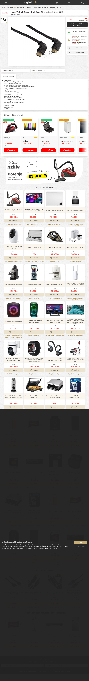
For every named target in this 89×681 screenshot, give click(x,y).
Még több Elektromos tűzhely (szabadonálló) (75, 225)
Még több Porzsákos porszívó (13, 224)
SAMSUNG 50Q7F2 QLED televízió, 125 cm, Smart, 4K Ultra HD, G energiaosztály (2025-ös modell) (75, 321)
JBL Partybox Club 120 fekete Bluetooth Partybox (34, 321)
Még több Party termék (34, 335)
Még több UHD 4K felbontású (34, 224)
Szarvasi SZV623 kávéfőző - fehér (55, 284)
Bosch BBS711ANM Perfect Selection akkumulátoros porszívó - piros (75, 359)
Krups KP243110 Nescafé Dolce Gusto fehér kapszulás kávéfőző (13, 396)
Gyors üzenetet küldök (78, 52)
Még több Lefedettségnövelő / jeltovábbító (75, 299)
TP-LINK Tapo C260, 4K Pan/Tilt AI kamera (13, 247)
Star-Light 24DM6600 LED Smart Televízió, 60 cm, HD (54, 321)
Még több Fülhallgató (54, 374)
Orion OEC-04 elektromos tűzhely (75, 210)
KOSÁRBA (12, 150)
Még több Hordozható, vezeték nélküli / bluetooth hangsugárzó (13, 336)
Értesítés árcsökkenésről (39, 70)
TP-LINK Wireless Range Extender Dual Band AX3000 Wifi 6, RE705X (75, 284)
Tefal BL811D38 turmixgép (34, 284)
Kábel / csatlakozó (19, 7)
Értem (80, 542)
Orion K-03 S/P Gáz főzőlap (34, 247)
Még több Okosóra (34, 374)
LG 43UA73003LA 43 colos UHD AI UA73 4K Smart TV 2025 (34, 210)
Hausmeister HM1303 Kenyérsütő (75, 247)
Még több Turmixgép (34, 298)
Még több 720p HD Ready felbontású (54, 335)
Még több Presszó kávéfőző (13, 298)
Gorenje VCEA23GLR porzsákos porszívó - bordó (13, 210)
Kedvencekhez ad (8, 70)
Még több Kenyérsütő (75, 261)
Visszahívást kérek (77, 48)
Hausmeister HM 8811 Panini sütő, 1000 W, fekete (34, 396)
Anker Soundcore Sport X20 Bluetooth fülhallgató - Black (54, 359)
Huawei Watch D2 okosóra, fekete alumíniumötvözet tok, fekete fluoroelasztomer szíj (34, 359)
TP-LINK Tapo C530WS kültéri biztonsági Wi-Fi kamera (13, 359)
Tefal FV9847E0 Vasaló (55, 247)
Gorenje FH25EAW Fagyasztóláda (54, 210)
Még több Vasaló (54, 261)
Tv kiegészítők (10, 7)
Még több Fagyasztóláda (54, 224)
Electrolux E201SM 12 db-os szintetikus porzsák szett (75, 396)
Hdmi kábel (28, 7)
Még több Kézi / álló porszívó (75, 374)
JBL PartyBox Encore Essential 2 (13, 321)
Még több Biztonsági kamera (13, 374)
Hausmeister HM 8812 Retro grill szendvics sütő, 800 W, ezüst (54, 396)
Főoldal (3, 7)
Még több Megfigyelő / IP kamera (13, 261)
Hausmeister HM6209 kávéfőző (13, 284)
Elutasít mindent (81, 546)
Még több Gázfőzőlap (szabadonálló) (34, 261)
